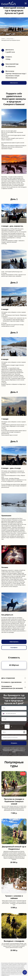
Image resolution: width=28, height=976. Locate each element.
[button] (14, 922)
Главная (3, 313)
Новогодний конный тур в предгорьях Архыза (10, 314)
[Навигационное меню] (26, 3)
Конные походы (10, 313)
